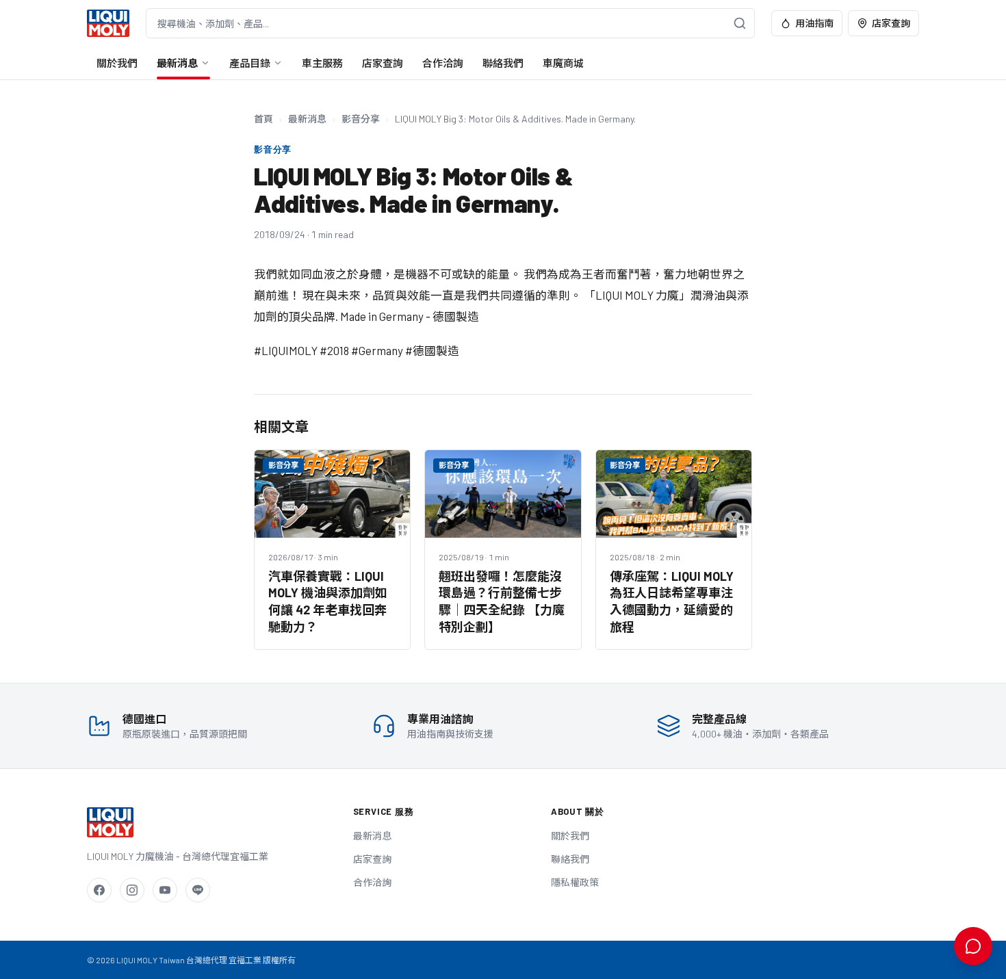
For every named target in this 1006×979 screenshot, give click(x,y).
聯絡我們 (503, 63)
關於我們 (117, 63)
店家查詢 (891, 23)
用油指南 (814, 23)
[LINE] (197, 890)
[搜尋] (739, 23)
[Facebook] (99, 890)
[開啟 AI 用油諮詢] (973, 946)
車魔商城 (563, 63)
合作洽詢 (442, 63)
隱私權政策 (575, 882)
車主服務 (322, 63)
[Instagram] (132, 890)
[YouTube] (165, 890)
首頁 (263, 119)
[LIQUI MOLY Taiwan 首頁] (108, 23)
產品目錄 (249, 63)
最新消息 (177, 63)
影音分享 (360, 119)
